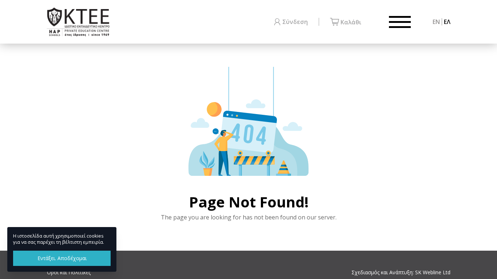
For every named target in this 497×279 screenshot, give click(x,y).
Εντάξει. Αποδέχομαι (62, 258)
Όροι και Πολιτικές (69, 272)
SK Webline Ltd (432, 272)
